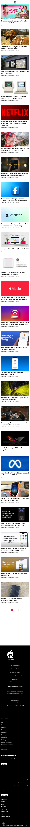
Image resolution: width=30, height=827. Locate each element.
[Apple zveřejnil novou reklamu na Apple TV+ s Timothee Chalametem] (15, 413)
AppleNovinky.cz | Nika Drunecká (7, 50)
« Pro (2, 790)
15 (27, 779)
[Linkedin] (12, 712)
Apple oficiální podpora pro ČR (6, 740)
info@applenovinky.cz (15, 702)
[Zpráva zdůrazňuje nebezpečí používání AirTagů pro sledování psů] (15, 36)
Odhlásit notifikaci (4, 749)
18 (10, 782)
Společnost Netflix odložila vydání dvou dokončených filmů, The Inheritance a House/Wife (14, 123)
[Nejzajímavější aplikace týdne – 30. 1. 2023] (15, 239)
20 (18, 782)
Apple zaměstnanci (4, 732)
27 (18, 785)
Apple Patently (3, 725)
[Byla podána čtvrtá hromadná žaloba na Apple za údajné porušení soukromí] (15, 164)
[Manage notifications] (3, 823)
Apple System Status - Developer (6, 742)
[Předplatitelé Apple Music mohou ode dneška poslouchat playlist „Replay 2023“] (15, 288)
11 (10, 779)
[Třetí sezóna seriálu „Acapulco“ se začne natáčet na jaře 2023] (15, 11)
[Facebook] (5, 712)
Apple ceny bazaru (4, 734)
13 (18, 779)
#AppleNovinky (16, 668)
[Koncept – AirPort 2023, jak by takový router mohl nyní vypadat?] (15, 263)
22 (27, 782)
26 (14, 785)
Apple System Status (4, 739)
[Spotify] (18, 712)
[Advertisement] (15, 629)
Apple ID (2, 722)
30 (2, 788)
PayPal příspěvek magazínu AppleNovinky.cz (15, 696)
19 (14, 782)
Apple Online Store (4, 735)
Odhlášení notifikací (4, 758)
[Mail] (15, 712)
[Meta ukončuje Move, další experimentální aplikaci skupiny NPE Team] (15, 463)
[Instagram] (8, 712)
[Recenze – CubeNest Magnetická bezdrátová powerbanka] (15, 589)
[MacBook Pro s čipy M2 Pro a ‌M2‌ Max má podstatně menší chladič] (15, 438)
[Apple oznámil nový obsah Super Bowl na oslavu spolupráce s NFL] (15, 388)
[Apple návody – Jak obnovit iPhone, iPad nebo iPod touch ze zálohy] (15, 564)
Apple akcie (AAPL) (4, 737)
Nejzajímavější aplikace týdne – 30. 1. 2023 (15, 249)
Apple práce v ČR (4, 730)
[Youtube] (24, 712)
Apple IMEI (3, 724)
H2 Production (17, 672)
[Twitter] (21, 712)
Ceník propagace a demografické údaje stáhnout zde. (15, 705)
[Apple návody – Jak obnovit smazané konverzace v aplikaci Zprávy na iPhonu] (15, 539)
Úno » (4, 790)
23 (2, 785)
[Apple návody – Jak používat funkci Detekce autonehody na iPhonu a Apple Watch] (15, 514)
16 (2, 782)
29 (27, 785)
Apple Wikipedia (3, 727)
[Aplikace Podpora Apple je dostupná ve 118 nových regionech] (15, 338)
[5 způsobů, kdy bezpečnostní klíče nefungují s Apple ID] (15, 363)
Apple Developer (3, 729)
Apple (2, 720)
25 (10, 785)
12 (14, 779)
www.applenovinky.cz (15, 665)
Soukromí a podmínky (11, 758)
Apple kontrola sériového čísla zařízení (7, 744)
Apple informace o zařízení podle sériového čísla (8, 745)
